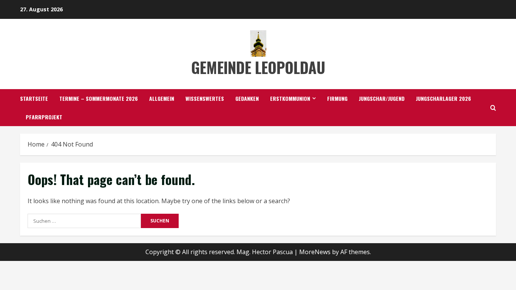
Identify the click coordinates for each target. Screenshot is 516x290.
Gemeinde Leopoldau (258, 67)
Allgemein (161, 98)
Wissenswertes (204, 98)
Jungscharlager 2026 (443, 98)
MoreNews (315, 252)
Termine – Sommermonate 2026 (98, 98)
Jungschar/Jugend (382, 98)
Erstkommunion (290, 98)
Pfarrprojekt (44, 117)
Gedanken (247, 98)
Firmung (337, 98)
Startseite (34, 98)
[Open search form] (493, 107)
